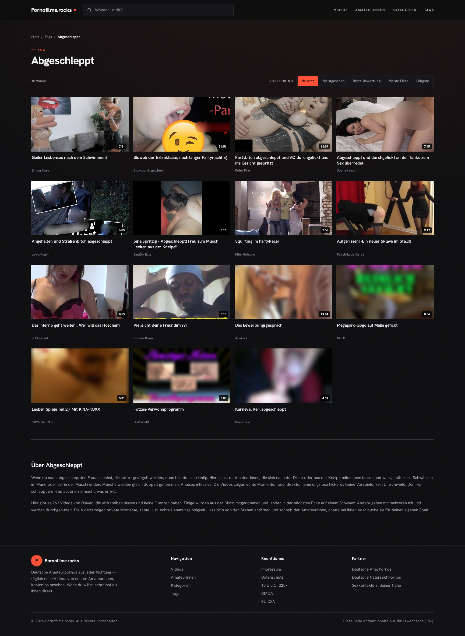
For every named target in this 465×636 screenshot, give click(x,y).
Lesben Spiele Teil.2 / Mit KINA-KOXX (66, 409)
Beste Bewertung (367, 80)
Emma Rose (40, 170)
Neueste (308, 80)
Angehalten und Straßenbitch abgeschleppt (72, 241)
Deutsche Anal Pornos (373, 569)
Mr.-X (341, 338)
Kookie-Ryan (143, 338)
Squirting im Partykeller (257, 241)
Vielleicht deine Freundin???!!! (161, 325)
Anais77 (241, 338)
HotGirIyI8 (141, 422)
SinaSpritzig (142, 254)
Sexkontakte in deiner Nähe (376, 586)
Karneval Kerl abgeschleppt (260, 409)
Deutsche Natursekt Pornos (376, 578)
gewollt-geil (40, 254)
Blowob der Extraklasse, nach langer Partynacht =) (180, 157)
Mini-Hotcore (245, 254)
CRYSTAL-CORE (43, 422)
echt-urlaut (40, 338)
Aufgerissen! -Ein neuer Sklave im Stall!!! (374, 241)
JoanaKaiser (346, 170)
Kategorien (405, 10)
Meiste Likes (398, 80)
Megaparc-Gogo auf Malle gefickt (367, 325)
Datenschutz (272, 577)
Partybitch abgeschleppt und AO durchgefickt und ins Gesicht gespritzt (282, 160)
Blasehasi (242, 422)
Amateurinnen (370, 10)
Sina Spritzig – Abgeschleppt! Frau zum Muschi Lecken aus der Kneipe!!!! (176, 244)
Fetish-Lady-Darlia (350, 254)
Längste (422, 80)
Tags (429, 10)
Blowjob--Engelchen (148, 170)
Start (35, 36)
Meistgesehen (334, 80)
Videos (341, 10)
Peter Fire (242, 170)
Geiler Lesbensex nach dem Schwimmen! (69, 157)
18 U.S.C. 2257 (274, 585)
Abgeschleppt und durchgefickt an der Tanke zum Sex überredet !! (383, 160)
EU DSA (268, 601)
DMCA (267, 593)
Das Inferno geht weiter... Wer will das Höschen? (76, 325)
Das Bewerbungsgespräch (259, 325)
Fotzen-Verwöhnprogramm (158, 409)
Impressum (271, 569)
